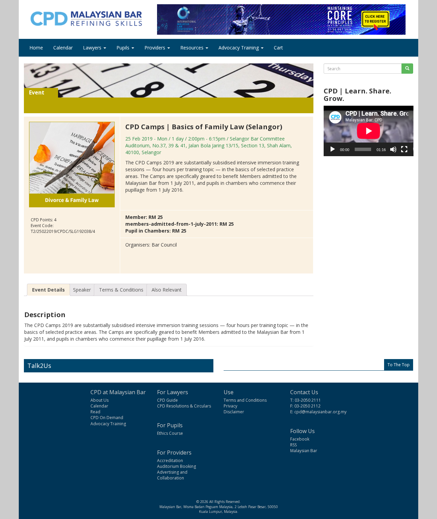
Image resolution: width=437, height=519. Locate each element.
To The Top (398, 364)
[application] (368, 131)
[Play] (332, 149)
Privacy (230, 406)
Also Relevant (167, 289)
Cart (278, 47)
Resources (192, 47)
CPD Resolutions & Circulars (184, 406)
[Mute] (393, 149)
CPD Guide (167, 400)
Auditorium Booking (176, 466)
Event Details (48, 289)
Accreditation (170, 460)
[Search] (407, 68)
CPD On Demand (106, 417)
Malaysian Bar (303, 451)
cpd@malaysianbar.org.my (320, 412)
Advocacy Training (239, 47)
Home (36, 47)
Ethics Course (170, 433)
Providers (155, 47)
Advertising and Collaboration (172, 475)
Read (95, 412)
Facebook (299, 439)
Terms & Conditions (121, 289)
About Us (99, 400)
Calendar (63, 47)
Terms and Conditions (245, 400)
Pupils (123, 47)
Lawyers (93, 47)
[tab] (48, 290)
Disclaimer (234, 412)
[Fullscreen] (404, 149)
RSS (293, 445)
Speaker (82, 289)
